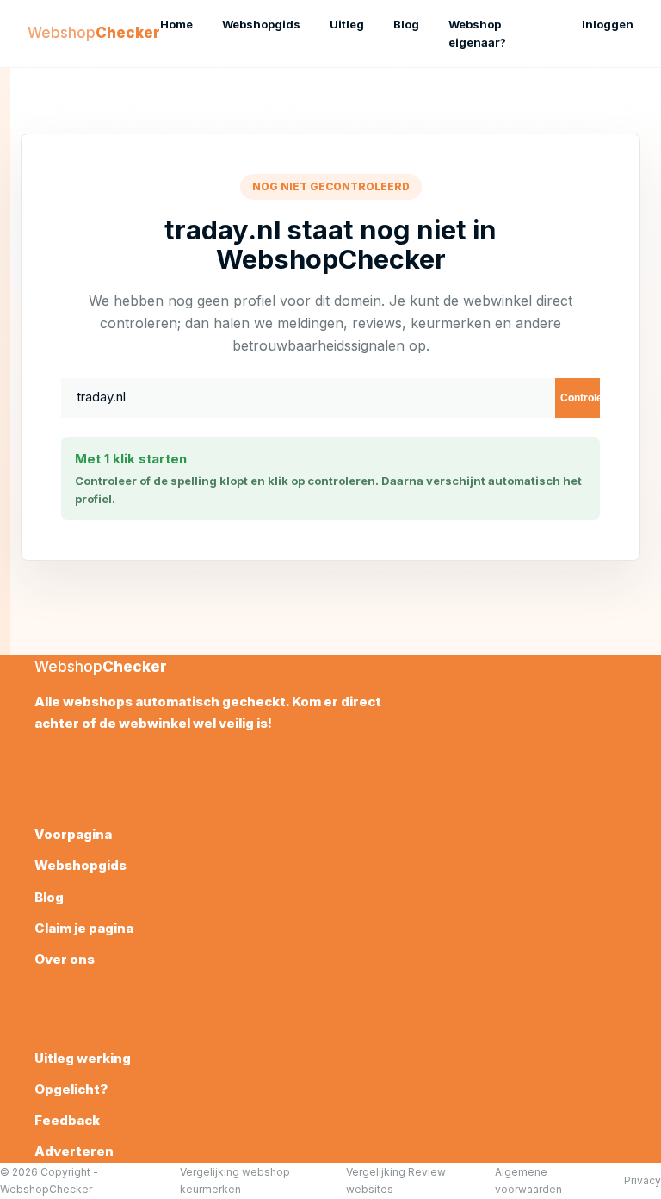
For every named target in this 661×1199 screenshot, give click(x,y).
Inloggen (607, 24)
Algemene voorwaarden (528, 1180)
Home (176, 24)
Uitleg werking (82, 1058)
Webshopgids (261, 24)
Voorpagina (73, 834)
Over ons (64, 959)
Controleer (580, 398)
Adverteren (74, 1151)
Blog (406, 24)
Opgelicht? (71, 1089)
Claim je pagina (83, 928)
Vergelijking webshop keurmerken (235, 1180)
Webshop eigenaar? (477, 33)
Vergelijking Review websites (396, 1180)
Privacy (642, 1180)
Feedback (67, 1120)
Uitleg (347, 24)
